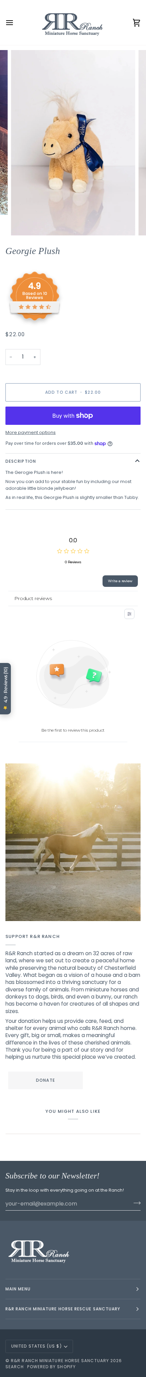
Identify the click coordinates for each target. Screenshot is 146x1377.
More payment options (30, 432)
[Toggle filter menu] (129, 614)
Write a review (120, 581)
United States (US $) (36, 1346)
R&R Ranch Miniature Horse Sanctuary (60, 1360)
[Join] (135, 1202)
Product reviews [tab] (33, 598)
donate (45, 1080)
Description (20, 461)
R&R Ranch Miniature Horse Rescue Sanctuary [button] (62, 1309)
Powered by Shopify (51, 1367)
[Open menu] (15, 22)
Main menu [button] (18, 1289)
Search (14, 1367)
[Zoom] (24, 223)
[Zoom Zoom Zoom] (73, 142)
